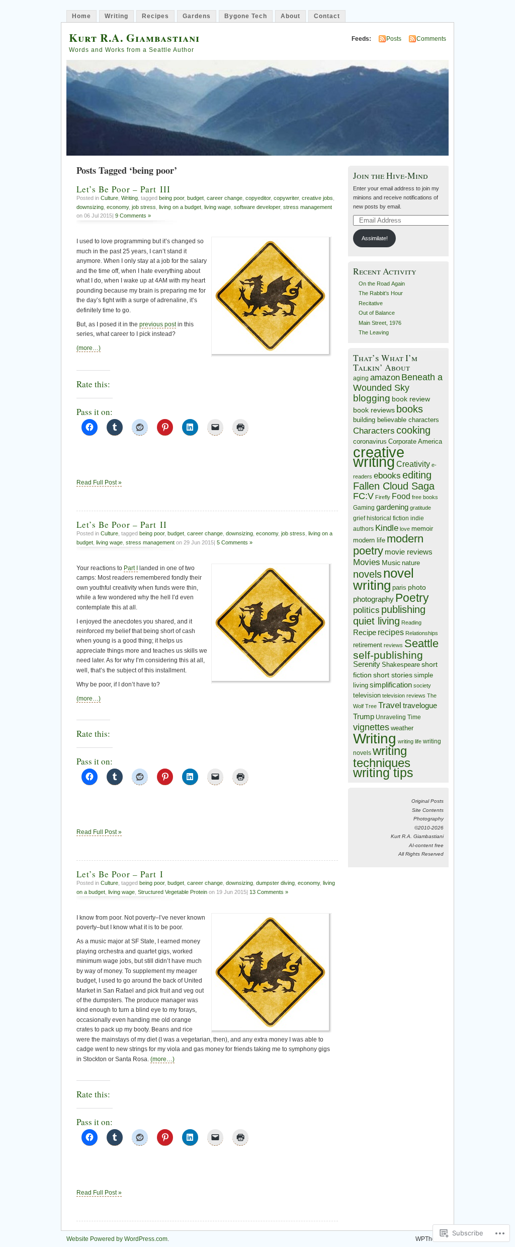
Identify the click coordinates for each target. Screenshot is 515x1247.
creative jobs (317, 198)
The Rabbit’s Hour (381, 293)
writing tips (383, 773)
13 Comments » (268, 892)
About (290, 16)
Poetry (412, 597)
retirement (367, 645)
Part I (131, 568)
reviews (393, 645)
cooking (413, 430)
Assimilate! (375, 238)
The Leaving (374, 332)
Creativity (413, 464)
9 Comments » (133, 216)
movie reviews (409, 551)
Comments (431, 38)
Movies (366, 562)
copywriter (286, 198)
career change (224, 198)
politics (366, 610)
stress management (307, 207)
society (422, 685)
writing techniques (381, 756)
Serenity (366, 664)
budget (195, 198)
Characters (374, 431)
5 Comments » (234, 542)
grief (359, 518)
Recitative (371, 303)
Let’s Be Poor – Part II (121, 524)
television (367, 695)
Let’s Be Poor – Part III (123, 189)
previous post (157, 324)
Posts (393, 38)
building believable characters (396, 420)
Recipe (364, 633)
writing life (409, 741)
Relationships (421, 633)
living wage (217, 207)
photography (373, 599)
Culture (109, 198)
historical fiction (388, 518)
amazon (385, 377)
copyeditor (258, 198)
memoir (422, 528)
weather (402, 728)
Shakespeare (401, 664)
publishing (403, 609)
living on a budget (180, 207)
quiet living (376, 621)
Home (81, 16)
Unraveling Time (398, 717)
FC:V (363, 496)
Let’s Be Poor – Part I (119, 874)
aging (361, 378)
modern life (369, 540)
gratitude (420, 508)
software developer (257, 207)
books (409, 408)
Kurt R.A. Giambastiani (134, 37)
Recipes (155, 16)
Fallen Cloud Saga (394, 486)
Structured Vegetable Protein (172, 892)
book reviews (374, 410)
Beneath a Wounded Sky (398, 382)
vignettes (371, 727)
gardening (392, 507)
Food (401, 496)
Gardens (197, 16)
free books (425, 497)
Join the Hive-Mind (390, 175)
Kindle (386, 528)
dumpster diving (275, 883)
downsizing (90, 207)
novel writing (383, 579)
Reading (411, 622)
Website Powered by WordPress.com (116, 1238)
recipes (391, 632)
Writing (116, 16)
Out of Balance (377, 313)
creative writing (378, 457)
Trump (363, 716)
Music (391, 563)
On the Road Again (382, 284)
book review (411, 399)
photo (417, 587)
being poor (171, 198)
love (405, 529)
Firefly (382, 497)
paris (399, 587)
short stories (392, 675)
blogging (371, 398)
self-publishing (388, 655)
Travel (389, 705)
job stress (144, 207)
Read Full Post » (99, 482)
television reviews (403, 695)
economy (118, 207)
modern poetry (388, 544)
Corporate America (415, 441)
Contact (327, 16)
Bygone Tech (245, 16)
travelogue (420, 706)
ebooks (387, 475)
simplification (391, 685)
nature (411, 563)
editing (417, 474)
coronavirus (370, 441)
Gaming (364, 507)
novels (367, 574)
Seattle (421, 643)
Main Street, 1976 (380, 323)
